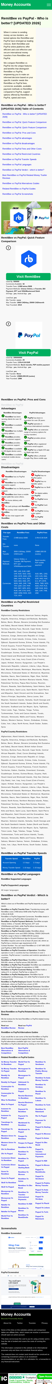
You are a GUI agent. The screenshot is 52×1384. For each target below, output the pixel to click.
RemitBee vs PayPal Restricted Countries (21, 154)
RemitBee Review (8, 1028)
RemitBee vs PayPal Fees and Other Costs (22, 149)
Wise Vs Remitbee (8, 1100)
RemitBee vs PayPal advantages (17, 138)
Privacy (45, 1323)
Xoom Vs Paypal (8, 1178)
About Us (7, 1323)
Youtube (32, 1323)
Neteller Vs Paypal (8, 1211)
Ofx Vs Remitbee (8, 1149)
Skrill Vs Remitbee (8, 1183)
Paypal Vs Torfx (41, 1212)
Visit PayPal (28, 353)
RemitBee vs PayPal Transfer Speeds (19, 159)
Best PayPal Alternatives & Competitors (24, 1050)
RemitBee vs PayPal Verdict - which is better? (23, 170)
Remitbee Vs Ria (25, 1147)
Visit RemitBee (28, 276)
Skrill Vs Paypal (7, 1187)
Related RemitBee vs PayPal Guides (19, 189)
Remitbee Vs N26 (25, 1204)
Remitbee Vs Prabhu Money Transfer (41, 1071)
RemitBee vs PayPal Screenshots (17, 194)
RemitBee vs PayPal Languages (16, 164)
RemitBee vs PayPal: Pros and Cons (19, 133)
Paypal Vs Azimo (42, 1138)
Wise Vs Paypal (7, 1104)
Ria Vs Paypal (41, 1116)
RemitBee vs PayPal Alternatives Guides (20, 183)
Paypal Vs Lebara (42, 1208)
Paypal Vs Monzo (42, 1165)
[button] (49, 5)
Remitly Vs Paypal (8, 1082)
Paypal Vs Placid (42, 1203)
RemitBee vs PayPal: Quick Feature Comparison (24, 122)
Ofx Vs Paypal (7, 1154)
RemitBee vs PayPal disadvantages (18, 143)
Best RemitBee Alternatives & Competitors (7, 1050)
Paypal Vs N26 (41, 1161)
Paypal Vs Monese (43, 1134)
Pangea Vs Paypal (25, 1143)
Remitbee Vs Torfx (42, 1105)
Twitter (20, 1323)
